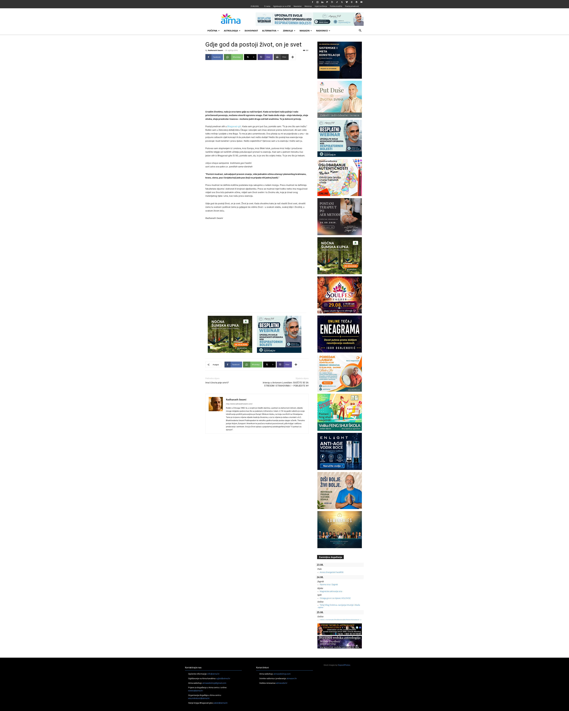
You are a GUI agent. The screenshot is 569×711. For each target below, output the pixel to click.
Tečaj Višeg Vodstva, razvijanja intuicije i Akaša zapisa (339, 606)
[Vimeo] (347, 2)
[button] (360, 30)
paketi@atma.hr (220, 703)
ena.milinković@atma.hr (199, 698)
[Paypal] (327, 2)
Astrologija (231, 30)
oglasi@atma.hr (223, 678)
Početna (212, 30)
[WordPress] (356, 2)
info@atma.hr (213, 673)
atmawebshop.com (282, 673)
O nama (267, 6)
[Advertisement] (257, 86)
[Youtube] (361, 2)
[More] (293, 57)
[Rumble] (332, 2)
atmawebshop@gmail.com (214, 683)
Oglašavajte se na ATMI (282, 6)
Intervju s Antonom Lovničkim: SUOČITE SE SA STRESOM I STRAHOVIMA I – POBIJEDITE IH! (286, 384)
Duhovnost (251, 30)
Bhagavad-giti (234, 126)
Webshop (308, 6)
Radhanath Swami (215, 50)
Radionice (322, 30)
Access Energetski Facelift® (331, 572)
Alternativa (269, 30)
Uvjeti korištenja (321, 6)
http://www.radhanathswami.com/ (239, 404)
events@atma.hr (195, 690)
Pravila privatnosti (352, 6)
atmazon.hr (292, 678)
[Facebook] (312, 2)
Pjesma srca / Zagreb (329, 584)
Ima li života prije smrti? (217, 382)
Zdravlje (288, 30)
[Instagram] (317, 2)
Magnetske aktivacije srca (331, 591)
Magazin (305, 30)
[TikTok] (337, 2)
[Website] (351, 2)
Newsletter (298, 6)
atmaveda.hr (281, 683)
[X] (342, 2)
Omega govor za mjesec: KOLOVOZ (335, 598)
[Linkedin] (322, 2)
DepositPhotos (344, 665)
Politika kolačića (336, 6)
